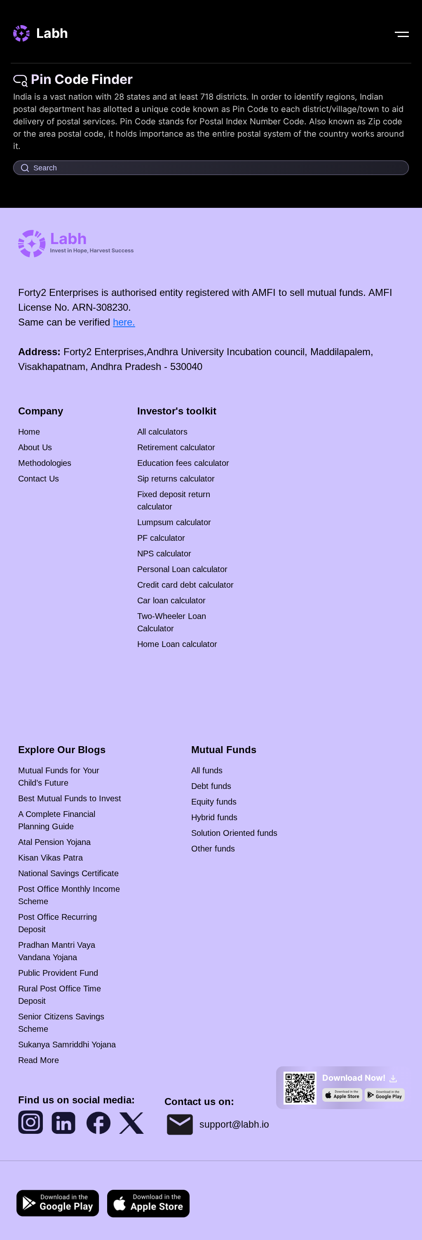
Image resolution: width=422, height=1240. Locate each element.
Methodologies (44, 463)
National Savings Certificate (68, 873)
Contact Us (38, 478)
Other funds (213, 848)
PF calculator (161, 537)
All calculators (162, 431)
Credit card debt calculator (185, 584)
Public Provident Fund (58, 972)
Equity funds (214, 801)
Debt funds (211, 786)
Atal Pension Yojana (54, 842)
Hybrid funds (214, 817)
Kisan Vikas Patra (50, 857)
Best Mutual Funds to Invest (69, 798)
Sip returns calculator (176, 478)
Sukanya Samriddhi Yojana (67, 1044)
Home (29, 431)
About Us (35, 447)
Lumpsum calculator (174, 522)
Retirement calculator (176, 447)
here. (124, 322)
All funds (207, 770)
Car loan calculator (171, 600)
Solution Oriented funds (234, 833)
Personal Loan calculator (182, 569)
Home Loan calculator (177, 644)
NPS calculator (164, 553)
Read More (38, 1060)
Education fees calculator (183, 463)
